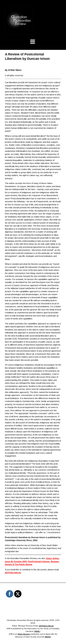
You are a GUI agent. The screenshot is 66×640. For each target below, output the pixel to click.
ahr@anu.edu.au (13, 572)
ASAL (37, 631)
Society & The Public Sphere (18, 564)
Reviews (55, 561)
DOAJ (47, 637)
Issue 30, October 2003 (16, 561)
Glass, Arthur (52, 558)
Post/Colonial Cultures (39, 561)
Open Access (24, 634)
